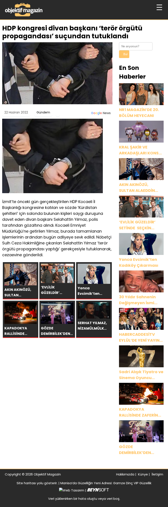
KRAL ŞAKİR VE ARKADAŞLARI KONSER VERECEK (141, 150)
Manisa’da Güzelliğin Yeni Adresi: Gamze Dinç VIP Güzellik (105, 483)
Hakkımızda (125, 474)
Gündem (43, 112)
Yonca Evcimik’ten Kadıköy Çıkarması (138, 262)
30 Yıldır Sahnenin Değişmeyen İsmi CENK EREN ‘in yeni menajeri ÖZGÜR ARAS (137, 300)
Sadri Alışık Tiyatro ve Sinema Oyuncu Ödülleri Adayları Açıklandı (141, 375)
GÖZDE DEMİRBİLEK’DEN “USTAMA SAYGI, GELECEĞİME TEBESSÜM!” (135, 450)
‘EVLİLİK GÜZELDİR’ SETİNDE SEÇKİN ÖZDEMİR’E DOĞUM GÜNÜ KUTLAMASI (138, 225)
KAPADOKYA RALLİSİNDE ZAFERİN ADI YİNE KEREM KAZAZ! (138, 412)
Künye (143, 474)
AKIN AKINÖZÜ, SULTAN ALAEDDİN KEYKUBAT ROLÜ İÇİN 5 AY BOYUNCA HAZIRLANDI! (140, 187)
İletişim (157, 474)
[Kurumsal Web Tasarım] (98, 490)
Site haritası (26, 483)
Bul (125, 54)
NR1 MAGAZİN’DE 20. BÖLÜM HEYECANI (139, 112)
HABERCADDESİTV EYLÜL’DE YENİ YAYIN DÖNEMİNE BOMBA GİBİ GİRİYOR (139, 337)
